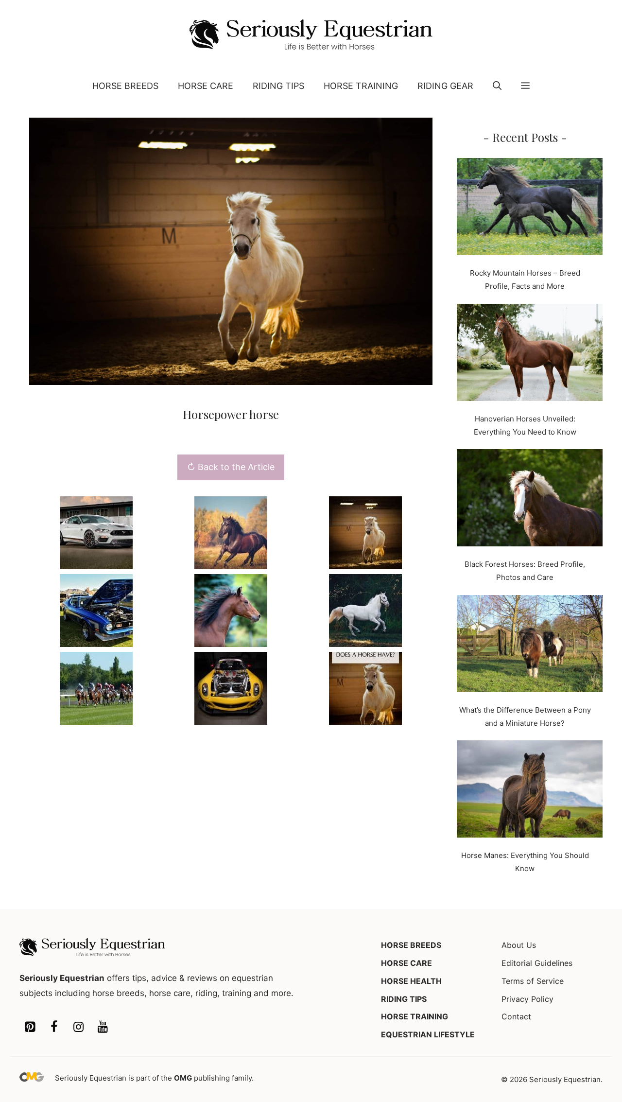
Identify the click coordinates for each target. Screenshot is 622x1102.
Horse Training (361, 86)
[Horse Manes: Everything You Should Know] (530, 790)
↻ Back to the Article (231, 467)
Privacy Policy (527, 999)
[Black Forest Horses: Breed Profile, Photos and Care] (530, 499)
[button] (497, 86)
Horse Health (411, 981)
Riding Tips (278, 86)
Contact (516, 1016)
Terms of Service (532, 981)
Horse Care (205, 86)
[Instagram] (78, 1027)
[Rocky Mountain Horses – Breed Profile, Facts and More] (530, 208)
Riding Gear (445, 86)
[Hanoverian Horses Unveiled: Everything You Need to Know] (530, 354)
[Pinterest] (29, 1027)
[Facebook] (54, 1027)
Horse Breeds (125, 86)
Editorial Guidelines (536, 963)
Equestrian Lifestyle (428, 1034)
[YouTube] (102, 1027)
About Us (518, 945)
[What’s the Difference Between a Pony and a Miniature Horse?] (530, 645)
